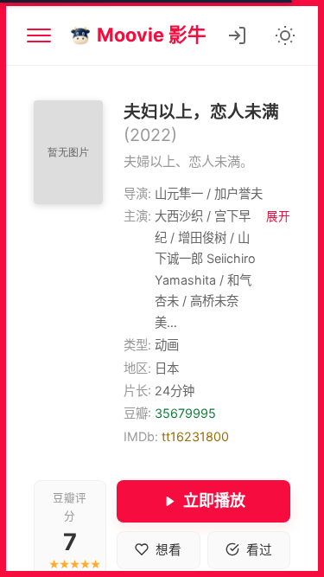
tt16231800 (195, 436)
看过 (259, 550)
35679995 (185, 413)
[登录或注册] (237, 35)
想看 (168, 550)
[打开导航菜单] (39, 35)
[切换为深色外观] (285, 35)
